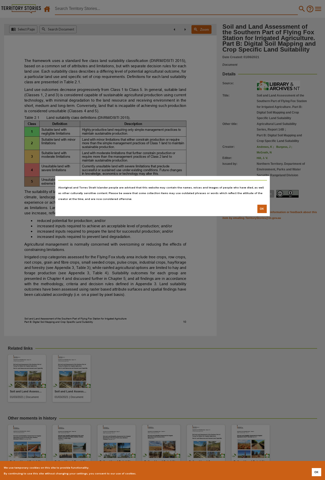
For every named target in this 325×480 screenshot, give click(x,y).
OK (262, 208)
